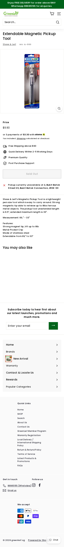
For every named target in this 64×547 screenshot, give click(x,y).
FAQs (20, 465)
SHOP (20, 414)
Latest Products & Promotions (26, 460)
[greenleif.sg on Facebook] (39, 485)
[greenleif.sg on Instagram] (33, 485)
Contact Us (23, 426)
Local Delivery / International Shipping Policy (29, 442)
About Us (22, 422)
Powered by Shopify (39, 540)
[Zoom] (59, 108)
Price (6, 122)
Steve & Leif (9, 44)
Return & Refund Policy (29, 449)
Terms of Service (26, 454)
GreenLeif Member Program (31, 431)
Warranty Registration (29, 435)
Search (21, 418)
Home (20, 409)
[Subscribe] (53, 325)
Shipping (21, 138)
